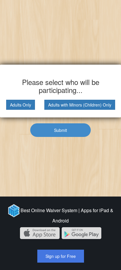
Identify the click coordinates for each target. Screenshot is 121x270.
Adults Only (20, 105)
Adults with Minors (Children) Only (79, 105)
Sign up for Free (61, 256)
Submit (60, 130)
